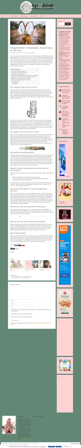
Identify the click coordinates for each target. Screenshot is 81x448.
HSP (6, 16)
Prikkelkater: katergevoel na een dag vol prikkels (66, 97)
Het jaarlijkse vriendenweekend (18, 74)
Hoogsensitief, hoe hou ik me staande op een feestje (66, 91)
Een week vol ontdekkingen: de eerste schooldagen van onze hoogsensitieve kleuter (66, 122)
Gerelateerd (16, 83)
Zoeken (60, 21)
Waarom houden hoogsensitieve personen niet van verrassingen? (25, 75)
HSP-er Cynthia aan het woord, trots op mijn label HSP (21, 276)
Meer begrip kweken (16, 81)
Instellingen (66, 446)
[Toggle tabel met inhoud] (36, 69)
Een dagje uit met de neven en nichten (19, 72)
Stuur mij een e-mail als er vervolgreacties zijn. (21, 313)
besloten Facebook (63, 68)
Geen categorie (14, 275)
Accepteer (51, 446)
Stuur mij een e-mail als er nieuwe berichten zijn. (22, 316)
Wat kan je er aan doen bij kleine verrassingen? (21, 78)
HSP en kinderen (14, 16)
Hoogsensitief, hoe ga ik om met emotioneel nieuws (21, 277)
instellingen (43, 446)
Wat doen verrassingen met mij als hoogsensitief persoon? (23, 76)
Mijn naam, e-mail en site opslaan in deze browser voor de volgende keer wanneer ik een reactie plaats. (31, 310)
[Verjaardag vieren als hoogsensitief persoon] (17, 264)
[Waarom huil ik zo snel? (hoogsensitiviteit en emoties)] (46, 264)
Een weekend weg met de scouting (19, 71)
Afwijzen (58, 446)
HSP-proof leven (24, 16)
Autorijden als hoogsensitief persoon (65, 108)
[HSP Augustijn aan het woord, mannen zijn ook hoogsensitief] (31, 264)
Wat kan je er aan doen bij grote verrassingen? (21, 79)
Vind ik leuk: (16, 82)
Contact (41, 16)
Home (2, 16)
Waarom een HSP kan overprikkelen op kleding (66, 102)
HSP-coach (30, 209)
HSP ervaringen (34, 16)
